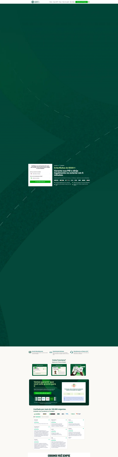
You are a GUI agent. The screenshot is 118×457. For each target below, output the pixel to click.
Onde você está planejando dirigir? (36, 176)
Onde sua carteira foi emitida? (35, 171)
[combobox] (40, 174)
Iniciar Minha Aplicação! (41, 181)
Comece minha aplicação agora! (42, 393)
